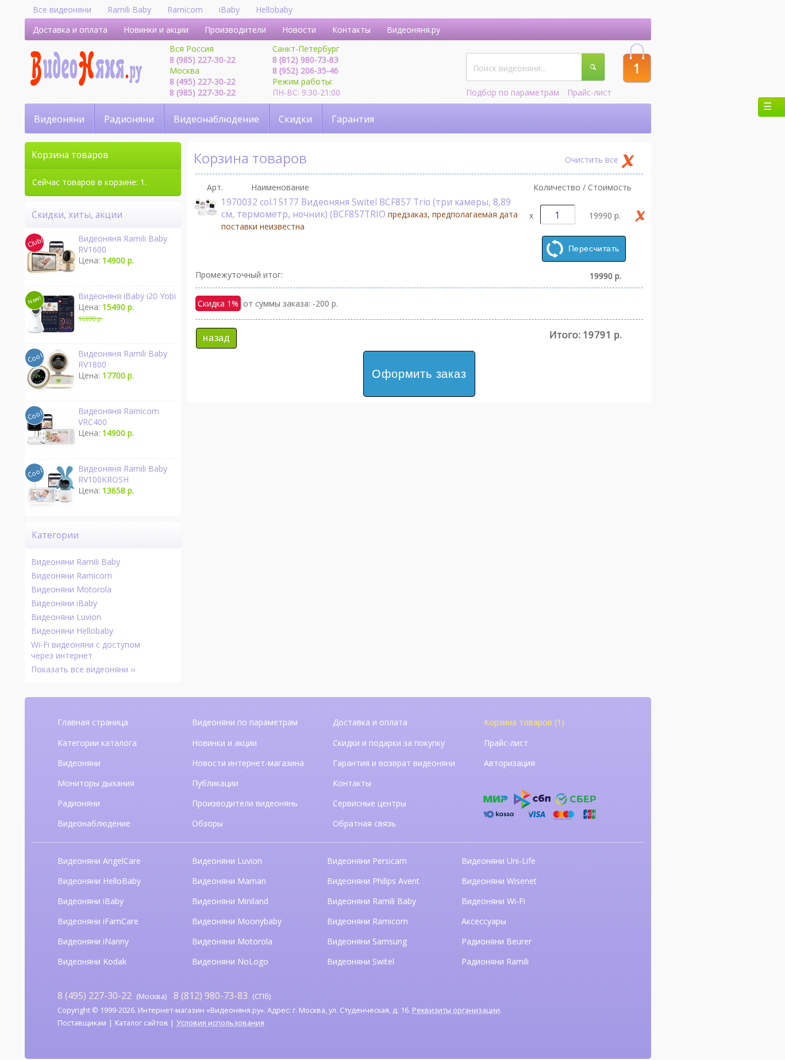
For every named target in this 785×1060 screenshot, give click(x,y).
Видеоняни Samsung (367, 941)
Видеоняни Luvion (66, 616)
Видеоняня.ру (413, 29)
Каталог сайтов (141, 1023)
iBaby (229, 9)
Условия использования (220, 1023)
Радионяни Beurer (496, 941)
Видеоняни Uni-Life (498, 860)
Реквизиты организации (456, 1010)
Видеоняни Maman (229, 880)
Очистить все (591, 159)
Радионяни (129, 119)
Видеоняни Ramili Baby (75, 561)
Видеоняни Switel (360, 961)
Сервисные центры (369, 803)
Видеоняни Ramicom (71, 575)
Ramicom (185, 9)
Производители (235, 29)
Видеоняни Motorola (71, 589)
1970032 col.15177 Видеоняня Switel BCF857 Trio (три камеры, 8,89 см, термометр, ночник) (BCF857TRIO (369, 214)
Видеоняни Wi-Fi (493, 901)
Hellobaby (274, 9)
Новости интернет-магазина (248, 762)
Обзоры (207, 823)
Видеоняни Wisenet (499, 880)
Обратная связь (364, 823)
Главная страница (92, 722)
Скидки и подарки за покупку (389, 742)
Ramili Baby (129, 9)
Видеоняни (59, 119)
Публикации (215, 783)
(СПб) (222, 995)
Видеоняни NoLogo (230, 961)
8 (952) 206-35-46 (305, 70)
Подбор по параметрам (512, 92)
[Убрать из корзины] (640, 215)
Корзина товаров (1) (524, 722)
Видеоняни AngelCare (99, 860)
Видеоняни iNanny (93, 941)
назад (216, 338)
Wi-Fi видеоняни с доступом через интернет (85, 650)
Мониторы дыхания (95, 783)
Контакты (351, 29)
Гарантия (353, 119)
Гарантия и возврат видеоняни (394, 762)
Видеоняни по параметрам (245, 722)
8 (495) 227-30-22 (203, 81)
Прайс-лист (589, 92)
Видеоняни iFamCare (97, 921)
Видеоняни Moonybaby (237, 921)
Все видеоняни (62, 9)
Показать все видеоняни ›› (83, 669)
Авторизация (509, 762)
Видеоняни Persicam (367, 860)
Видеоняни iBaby (64, 603)
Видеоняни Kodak (91, 961)
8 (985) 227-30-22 (203, 59)
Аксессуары (483, 921)
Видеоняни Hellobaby (72, 630)
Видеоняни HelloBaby (99, 880)
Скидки (295, 119)
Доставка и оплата (70, 29)
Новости (299, 29)
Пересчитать (593, 248)
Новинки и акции (156, 29)
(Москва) (112, 995)
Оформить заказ (419, 374)
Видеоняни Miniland (230, 901)
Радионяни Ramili (495, 961)
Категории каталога (97, 742)
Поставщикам (81, 1023)
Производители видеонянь (245, 803)
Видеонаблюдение (216, 119)
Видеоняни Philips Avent (373, 880)
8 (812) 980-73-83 (305, 59)
